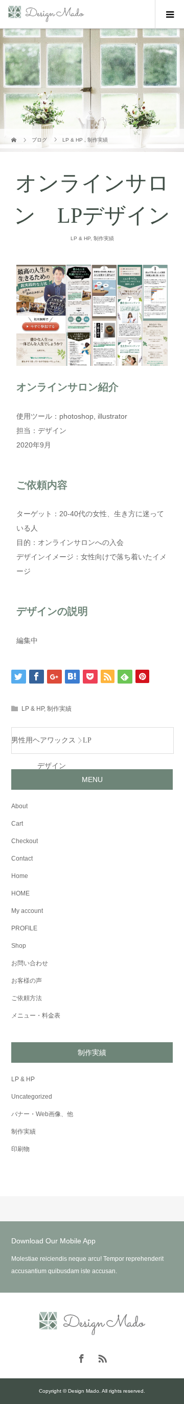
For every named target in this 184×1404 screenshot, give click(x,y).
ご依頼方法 (26, 998)
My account (27, 910)
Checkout (24, 841)
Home (19, 876)
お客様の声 (26, 980)
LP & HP (80, 238)
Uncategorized (31, 1096)
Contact (22, 858)
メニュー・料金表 (35, 1015)
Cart (17, 823)
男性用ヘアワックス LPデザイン (51, 744)
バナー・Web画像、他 (42, 1114)
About (19, 806)
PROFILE (24, 928)
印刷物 (20, 1149)
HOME (20, 893)
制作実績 (104, 238)
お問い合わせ (29, 963)
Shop (18, 945)
